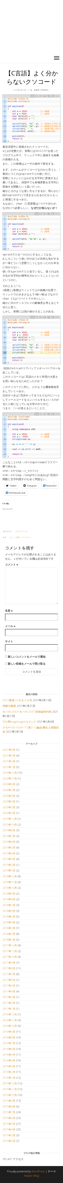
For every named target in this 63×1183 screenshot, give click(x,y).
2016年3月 (9, 1066)
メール (10, 626)
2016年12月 (10, 1014)
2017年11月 (10, 951)
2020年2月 (9, 813)
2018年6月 (9, 911)
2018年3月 (9, 928)
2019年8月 (9, 830)
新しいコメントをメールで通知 (27, 656)
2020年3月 (9, 807)
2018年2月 (9, 934)
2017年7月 (9, 974)
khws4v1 (44, 90)
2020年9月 (9, 784)
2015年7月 (9, 1112)
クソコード (26, 537)
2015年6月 (9, 1118)
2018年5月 (9, 916)
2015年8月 (9, 1106)
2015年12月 (10, 1083)
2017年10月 (10, 957)
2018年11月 (10, 882)
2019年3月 (9, 859)
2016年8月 (9, 1037)
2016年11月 (10, 1020)
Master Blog (31, 1176)
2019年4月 (9, 853)
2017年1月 (9, 1009)
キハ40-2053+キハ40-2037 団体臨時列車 (27, 711)
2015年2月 (9, 1141)
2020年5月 (9, 801)
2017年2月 (9, 1003)
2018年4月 (9, 922)
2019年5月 (9, 847)
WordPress (38, 1171)
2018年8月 (9, 899)
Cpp (11, 537)
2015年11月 (10, 1089)
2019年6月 (9, 842)
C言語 (17, 537)
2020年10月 (10, 778)
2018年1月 (9, 940)
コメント (11, 564)
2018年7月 (9, 905)
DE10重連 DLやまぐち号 (17, 700)
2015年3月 (9, 1135)
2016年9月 (9, 1031)
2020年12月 (10, 773)
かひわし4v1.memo (31, 26)
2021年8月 (9, 750)
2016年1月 (9, 1078)
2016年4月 (9, 1060)
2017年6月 (9, 980)
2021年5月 (9, 755)
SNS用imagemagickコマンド (19, 721)
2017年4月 (9, 991)
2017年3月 (9, 997)
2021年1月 (9, 767)
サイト (9, 641)
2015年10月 (10, 1095)
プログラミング (21, 531)
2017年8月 (9, 968)
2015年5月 (9, 1124)
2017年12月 (10, 945)
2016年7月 (9, 1043)
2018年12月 (10, 876)
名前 (9, 610)
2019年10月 (10, 824)
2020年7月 (9, 790)
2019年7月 (9, 836)
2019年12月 (10, 819)
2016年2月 (9, 1072)
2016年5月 (9, 1054)
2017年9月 (9, 962)
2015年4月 (9, 1129)
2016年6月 (9, 1049)
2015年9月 (9, 1101)
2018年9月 (9, 893)
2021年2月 (9, 761)
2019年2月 (9, 865)
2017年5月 (9, 985)
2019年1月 (9, 870)
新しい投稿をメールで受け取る (27, 663)
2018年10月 (10, 888)
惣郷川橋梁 (9, 706)
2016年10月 (10, 1026)
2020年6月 (9, 796)
